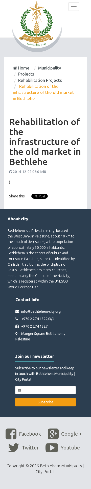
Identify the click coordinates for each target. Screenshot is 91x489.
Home (23, 67)
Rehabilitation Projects (40, 80)
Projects (26, 74)
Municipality (49, 67)
